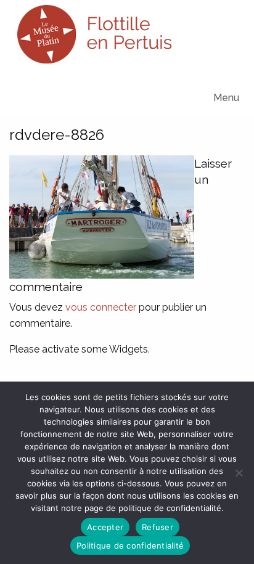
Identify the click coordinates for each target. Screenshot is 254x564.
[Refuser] (238, 473)
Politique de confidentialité (130, 545)
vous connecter (100, 307)
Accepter (105, 527)
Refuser (157, 527)
